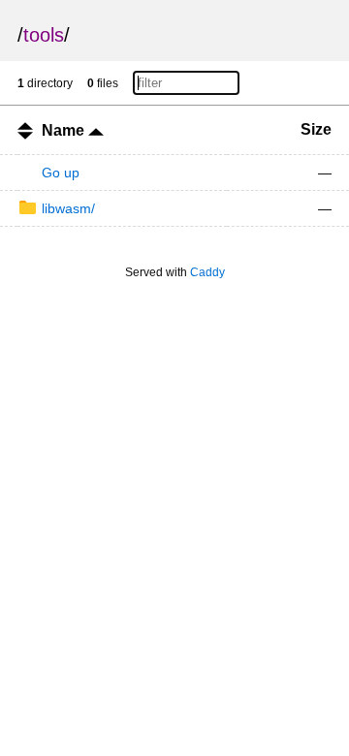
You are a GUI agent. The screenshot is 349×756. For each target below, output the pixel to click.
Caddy (207, 272)
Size (316, 129)
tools (43, 35)
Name (65, 130)
